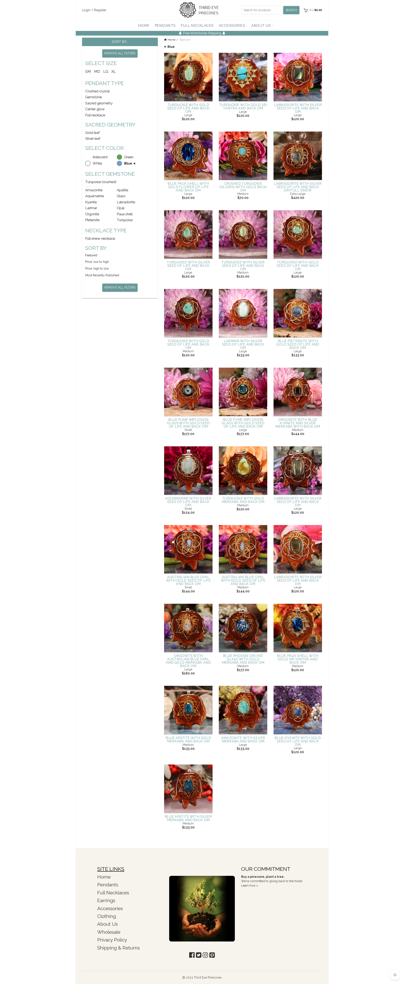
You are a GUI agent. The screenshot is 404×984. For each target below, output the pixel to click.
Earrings (106, 900)
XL (113, 71)
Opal (120, 208)
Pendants (165, 25)
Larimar (91, 208)
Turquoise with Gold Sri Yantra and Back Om (243, 106)
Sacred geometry (99, 103)
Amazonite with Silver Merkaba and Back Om (243, 739)
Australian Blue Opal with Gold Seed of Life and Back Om (188, 581)
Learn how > (249, 885)
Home (144, 25)
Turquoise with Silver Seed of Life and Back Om (188, 266)
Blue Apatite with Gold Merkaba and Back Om (188, 739)
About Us (261, 25)
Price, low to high (97, 261)
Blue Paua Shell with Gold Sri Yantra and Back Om (297, 659)
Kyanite (91, 202)
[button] (192, 955)
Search (291, 10)
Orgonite (92, 214)
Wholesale (108, 932)
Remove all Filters (119, 53)
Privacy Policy (112, 940)
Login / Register (94, 10)
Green (128, 157)
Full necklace (95, 115)
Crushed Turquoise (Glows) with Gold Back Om (243, 187)
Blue (171, 46)
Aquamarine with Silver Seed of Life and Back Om (188, 502)
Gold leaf (92, 132)
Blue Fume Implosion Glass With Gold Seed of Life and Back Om (188, 423)
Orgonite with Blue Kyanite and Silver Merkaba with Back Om (297, 423)
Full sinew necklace (100, 238)
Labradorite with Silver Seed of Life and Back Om (298, 108)
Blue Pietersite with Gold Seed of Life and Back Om (297, 344)
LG (105, 71)
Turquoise (125, 220)
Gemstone (93, 97)
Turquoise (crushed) (100, 182)
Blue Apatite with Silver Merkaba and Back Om (188, 818)
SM (88, 71)
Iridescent (100, 157)
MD (97, 71)
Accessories (232, 25)
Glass (121, 196)
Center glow (95, 109)
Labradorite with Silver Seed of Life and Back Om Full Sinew (298, 187)
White (97, 163)
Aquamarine (94, 196)
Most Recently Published (102, 275)
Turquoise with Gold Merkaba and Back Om (243, 500)
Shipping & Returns (118, 948)
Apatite (122, 190)
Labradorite (126, 202)
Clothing (106, 916)
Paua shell (125, 214)
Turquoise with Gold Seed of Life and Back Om (188, 108)
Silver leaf (92, 138)
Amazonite (93, 190)
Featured (91, 255)
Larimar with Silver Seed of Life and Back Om (243, 344)
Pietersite (92, 220)
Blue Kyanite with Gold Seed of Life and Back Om (298, 741)
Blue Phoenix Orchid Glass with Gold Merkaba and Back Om (243, 659)
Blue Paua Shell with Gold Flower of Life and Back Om (188, 187)
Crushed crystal (97, 91)
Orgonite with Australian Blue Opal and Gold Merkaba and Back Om (188, 661)
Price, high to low (97, 268)
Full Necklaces (197, 25)
